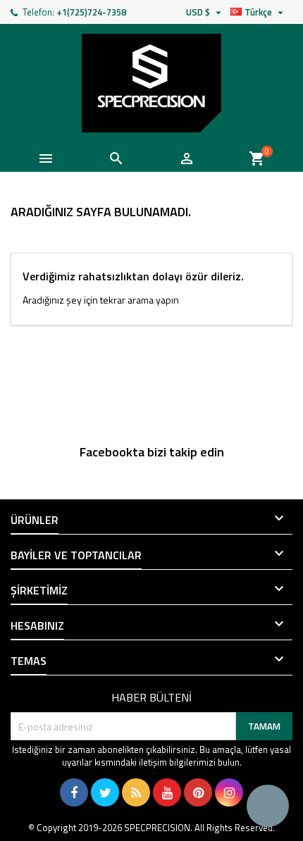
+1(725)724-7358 (91, 12)
